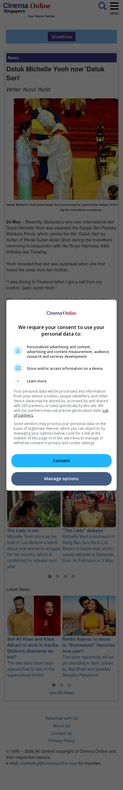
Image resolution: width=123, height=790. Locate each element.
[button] (62, 381)
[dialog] (61, 395)
